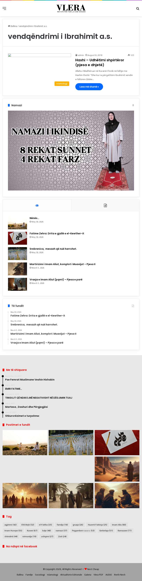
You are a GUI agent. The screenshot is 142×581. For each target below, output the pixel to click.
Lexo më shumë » (89, 86)
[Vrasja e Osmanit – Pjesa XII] (71, 495)
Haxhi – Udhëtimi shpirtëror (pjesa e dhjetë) (99, 62)
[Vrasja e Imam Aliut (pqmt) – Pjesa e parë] (17, 284)
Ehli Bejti (27, 525)
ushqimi (47, 536)
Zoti (62, 536)
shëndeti (11, 536)
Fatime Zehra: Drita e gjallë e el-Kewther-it (57, 233)
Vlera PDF (98, 574)
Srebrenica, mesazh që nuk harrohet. (53, 249)
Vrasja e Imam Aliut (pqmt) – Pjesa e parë (56, 279)
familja (62, 525)
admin (81, 55)
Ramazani (125, 530)
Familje (29, 574)
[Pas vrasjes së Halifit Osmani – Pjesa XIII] (25, 495)
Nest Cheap (93, 569)
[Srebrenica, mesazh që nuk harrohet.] (17, 253)
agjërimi (11, 525)
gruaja (78, 525)
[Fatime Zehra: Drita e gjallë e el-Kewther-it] (17, 238)
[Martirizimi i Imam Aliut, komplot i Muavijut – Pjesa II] (17, 268)
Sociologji (40, 574)
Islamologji (52, 574)
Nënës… (34, 218)
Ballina (13, 26)
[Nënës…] (17, 222)
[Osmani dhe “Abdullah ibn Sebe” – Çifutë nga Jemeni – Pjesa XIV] (117, 469)
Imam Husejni (13, 530)
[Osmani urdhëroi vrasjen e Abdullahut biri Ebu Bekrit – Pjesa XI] (117, 495)
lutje (46, 530)
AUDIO (108, 574)
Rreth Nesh (119, 574)
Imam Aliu (119, 525)
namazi (61, 530)
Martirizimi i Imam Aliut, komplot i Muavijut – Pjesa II (62, 264)
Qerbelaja (106, 530)
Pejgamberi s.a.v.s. (83, 530)
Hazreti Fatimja (97, 525)
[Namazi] (71, 189)
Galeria (87, 574)
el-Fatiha (45, 525)
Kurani (32, 530)
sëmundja (29, 536)
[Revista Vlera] (71, 8)
